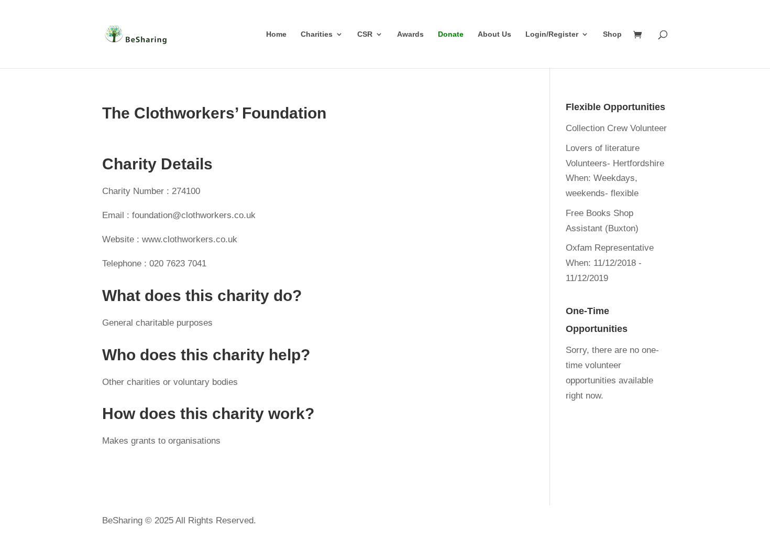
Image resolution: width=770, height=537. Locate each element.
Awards (410, 34)
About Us (494, 34)
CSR (364, 34)
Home (276, 34)
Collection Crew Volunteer (616, 128)
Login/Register (551, 34)
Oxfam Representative (610, 248)
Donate (451, 34)
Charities (317, 34)
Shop (612, 34)
